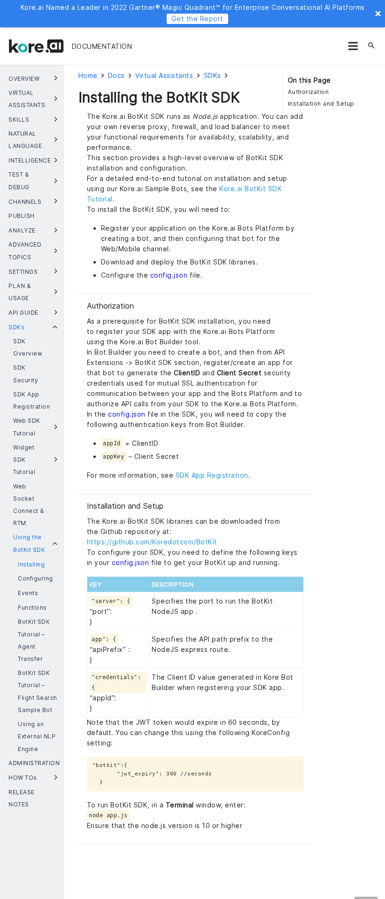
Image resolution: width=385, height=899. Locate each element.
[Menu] (353, 46)
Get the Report (197, 19)
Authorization (308, 91)
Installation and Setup (321, 103)
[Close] (378, 14)
